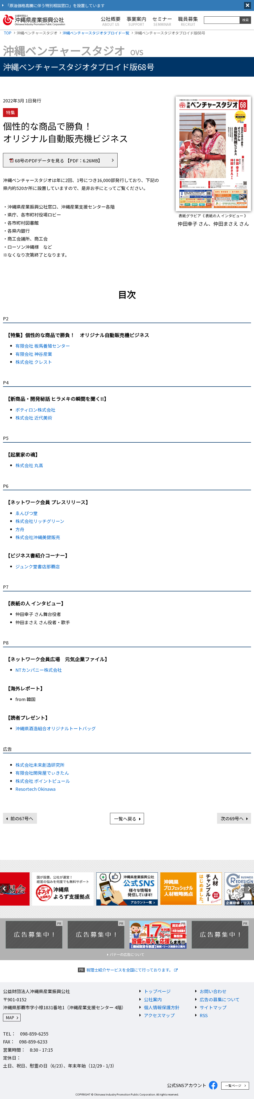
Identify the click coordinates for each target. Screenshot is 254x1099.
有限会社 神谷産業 (33, 354)
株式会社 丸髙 (29, 465)
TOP (7, 32)
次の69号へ (232, 818)
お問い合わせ (213, 991)
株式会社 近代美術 (33, 417)
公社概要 (111, 21)
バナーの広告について (127, 954)
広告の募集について (220, 999)
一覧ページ (233, 1085)
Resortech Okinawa (35, 789)
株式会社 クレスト (33, 362)
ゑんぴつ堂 (26, 513)
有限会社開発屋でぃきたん (42, 772)
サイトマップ (213, 1007)
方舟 (19, 529)
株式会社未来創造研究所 (39, 765)
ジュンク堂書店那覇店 (37, 566)
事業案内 (136, 21)
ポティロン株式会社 (35, 409)
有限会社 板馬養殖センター (42, 345)
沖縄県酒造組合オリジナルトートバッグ (55, 728)
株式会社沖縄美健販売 (37, 537)
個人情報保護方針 (162, 1007)
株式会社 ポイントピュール (42, 781)
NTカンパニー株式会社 (38, 670)
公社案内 (153, 999)
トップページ (157, 991)
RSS (204, 1015)
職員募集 (188, 21)
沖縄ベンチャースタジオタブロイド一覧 (96, 32)
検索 (245, 20)
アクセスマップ (159, 1015)
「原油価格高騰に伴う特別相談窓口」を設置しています (55, 5)
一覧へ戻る (125, 818)
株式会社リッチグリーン (39, 521)
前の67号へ (21, 818)
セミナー (162, 21)
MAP (10, 1017)
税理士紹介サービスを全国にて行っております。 (129, 970)
